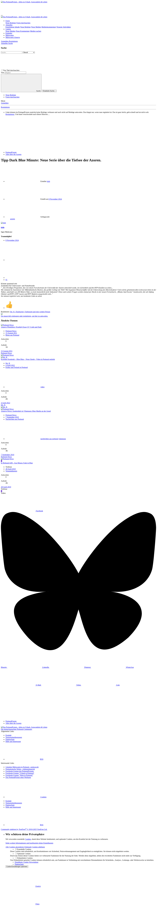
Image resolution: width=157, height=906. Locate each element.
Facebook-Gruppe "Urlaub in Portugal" (20, 773)
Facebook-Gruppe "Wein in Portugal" (19, 775)
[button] (37, 70)
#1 (6, 280)
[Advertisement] (43, 8)
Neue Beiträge (11, 23)
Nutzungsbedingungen (14, 737)
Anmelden (5, 103)
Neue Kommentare (23, 31)
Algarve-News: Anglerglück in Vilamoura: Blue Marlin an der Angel (26, 411)
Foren (8, 21)
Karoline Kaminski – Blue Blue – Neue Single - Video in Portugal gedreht (28, 359)
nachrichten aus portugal (49, 439)
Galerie (8, 29)
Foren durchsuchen (23, 23)
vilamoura (62, 439)
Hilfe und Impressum (13, 741)
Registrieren (5, 107)
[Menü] (2, 15)
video (42, 387)
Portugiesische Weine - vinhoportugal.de (20, 769)
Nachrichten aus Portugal (15, 419)
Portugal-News (11, 331)
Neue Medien (36, 27)
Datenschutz (10, 739)
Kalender (9, 33)
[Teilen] (23, 260)
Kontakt (8, 735)
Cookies (43, 797)
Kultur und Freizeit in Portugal (17, 367)
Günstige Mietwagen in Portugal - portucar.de (22, 767)
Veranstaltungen (11, 471)
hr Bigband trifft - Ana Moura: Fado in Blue (17, 463)
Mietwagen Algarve (13, 37)
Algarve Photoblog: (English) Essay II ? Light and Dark (21, 327)
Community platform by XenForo (24, 829)
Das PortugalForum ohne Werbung (18, 777)
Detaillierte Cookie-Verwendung (26, 862)
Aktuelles (9, 25)
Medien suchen (35, 31)
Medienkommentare (48, 27)
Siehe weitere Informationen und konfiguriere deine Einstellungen (29, 843)
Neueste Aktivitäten (63, 27)
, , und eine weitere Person (30, 312)
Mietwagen (10, 35)
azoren (12, 219)
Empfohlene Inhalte (13, 27)
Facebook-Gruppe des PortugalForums (20, 771)
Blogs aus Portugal (12, 335)
